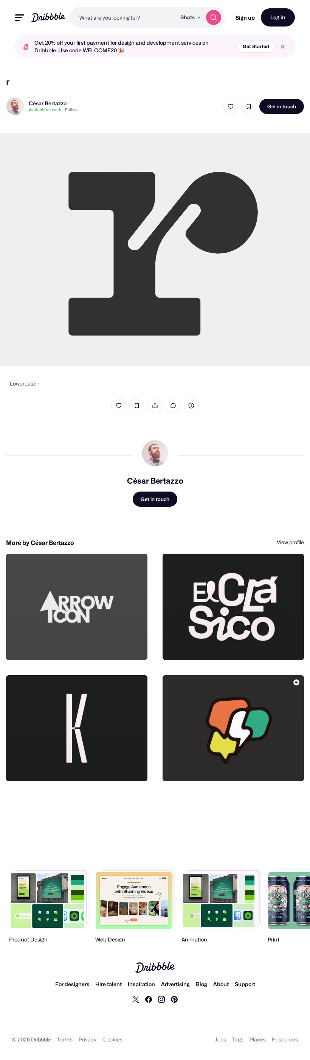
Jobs (220, 1039)
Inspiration (141, 984)
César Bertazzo (48, 103)
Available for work (45, 110)
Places (258, 1039)
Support (245, 984)
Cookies (112, 1039)
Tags (237, 1039)
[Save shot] (248, 106)
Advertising (175, 984)
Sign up (245, 17)
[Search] (213, 17)
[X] (135, 999)
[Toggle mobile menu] (19, 17)
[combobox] (123, 17)
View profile (290, 542)
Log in (277, 17)
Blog (201, 984)
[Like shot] (230, 106)
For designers (72, 984)
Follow (71, 109)
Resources (285, 1039)
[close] (282, 47)
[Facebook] (148, 999)
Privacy (87, 1039)
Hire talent (108, 984)
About (221, 984)
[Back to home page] (48, 17)
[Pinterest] (174, 999)
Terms (65, 1039)
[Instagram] (161, 999)
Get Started (256, 46)
